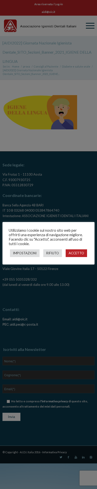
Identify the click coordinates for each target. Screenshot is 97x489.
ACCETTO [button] (76, 253)
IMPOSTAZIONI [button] (25, 253)
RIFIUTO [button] (52, 253)
